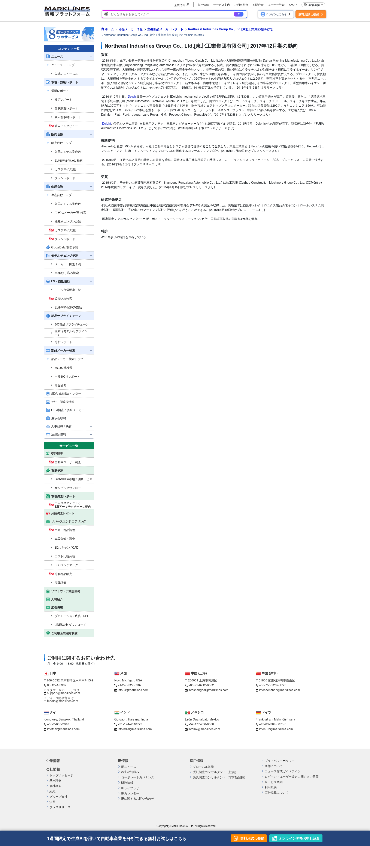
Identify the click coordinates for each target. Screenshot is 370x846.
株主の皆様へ (130, 772)
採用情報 (203, 5)
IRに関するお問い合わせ (137, 798)
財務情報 (127, 782)
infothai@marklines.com (63, 729)
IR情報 (123, 760)
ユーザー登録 (276, 5)
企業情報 (53, 760)
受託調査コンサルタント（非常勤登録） (220, 777)
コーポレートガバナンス (137, 777)
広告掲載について (277, 792)
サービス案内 (221, 5)
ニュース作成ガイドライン (283, 771)
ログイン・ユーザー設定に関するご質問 (292, 776)
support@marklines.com (63, 693)
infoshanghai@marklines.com (208, 690)
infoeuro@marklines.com (276, 729)
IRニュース (128, 767)
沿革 (52, 802)
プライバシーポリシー (280, 761)
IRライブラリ (130, 788)
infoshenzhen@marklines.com (279, 690)
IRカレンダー (130, 793)
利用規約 (271, 787)
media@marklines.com (62, 701)
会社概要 (55, 786)
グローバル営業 (203, 767)
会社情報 (53, 769)
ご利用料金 (241, 5)
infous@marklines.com (133, 690)
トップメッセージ (61, 775)
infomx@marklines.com (204, 729)
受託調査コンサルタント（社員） (215, 772)
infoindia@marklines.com (135, 729)
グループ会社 (58, 796)
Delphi (132, 96)
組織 (52, 791)
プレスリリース (59, 807)
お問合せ (258, 5)
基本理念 (55, 780)
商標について (274, 766)
